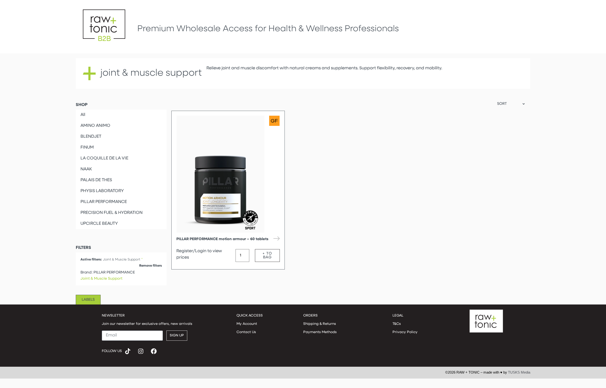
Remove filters (150, 266)
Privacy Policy (405, 332)
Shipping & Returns (319, 324)
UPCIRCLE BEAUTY (99, 224)
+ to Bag (267, 255)
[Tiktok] (128, 351)
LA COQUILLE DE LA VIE (104, 158)
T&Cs (396, 324)
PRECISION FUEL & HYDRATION (111, 213)
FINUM (87, 148)
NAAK (86, 169)
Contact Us (246, 332)
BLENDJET (90, 137)
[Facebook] (154, 351)
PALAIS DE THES (96, 180)
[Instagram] (141, 351)
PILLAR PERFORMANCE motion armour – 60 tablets (222, 239)
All (82, 115)
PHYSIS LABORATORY (102, 191)
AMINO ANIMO (95, 126)
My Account (246, 324)
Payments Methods (320, 332)
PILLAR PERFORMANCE (103, 202)
